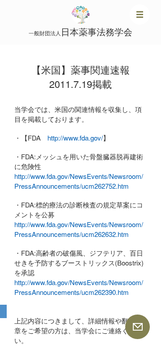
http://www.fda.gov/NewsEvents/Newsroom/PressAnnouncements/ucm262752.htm (78, 181)
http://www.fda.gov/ (75, 137)
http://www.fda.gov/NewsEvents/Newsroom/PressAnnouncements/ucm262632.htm (78, 229)
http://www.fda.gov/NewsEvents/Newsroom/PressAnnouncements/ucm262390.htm (78, 287)
